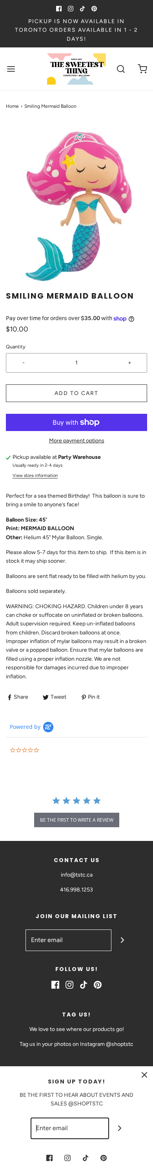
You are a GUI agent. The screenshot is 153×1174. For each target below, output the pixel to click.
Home (12, 106)
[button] (76, 206)
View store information (35, 475)
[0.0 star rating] (53, 750)
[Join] (122, 940)
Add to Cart (76, 393)
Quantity (16, 347)
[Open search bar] (120, 69)
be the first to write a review (76, 820)
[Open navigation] (11, 69)
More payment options (76, 440)
